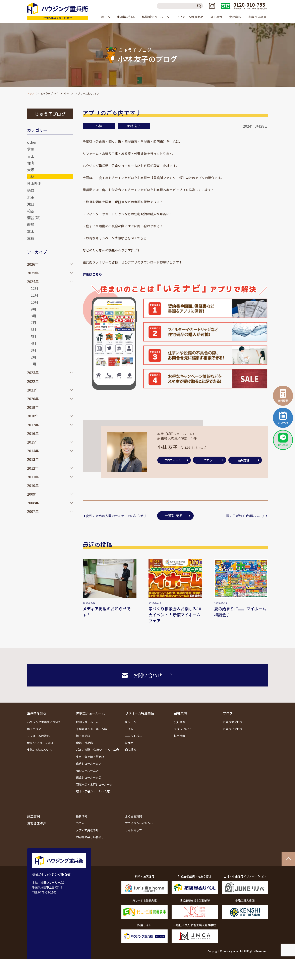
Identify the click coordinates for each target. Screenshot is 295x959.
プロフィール (172, 460)
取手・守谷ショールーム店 (93, 791)
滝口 (30, 204)
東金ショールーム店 (88, 777)
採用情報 (179, 736)
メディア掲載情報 (87, 830)
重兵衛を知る (36, 713)
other (32, 142)
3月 (33, 350)
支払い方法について (39, 750)
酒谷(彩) (34, 217)
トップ (30, 93)
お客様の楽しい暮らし (90, 837)
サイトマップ (133, 830)
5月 (33, 336)
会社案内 (180, 713)
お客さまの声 (257, 17)
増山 (30, 162)
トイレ (129, 729)
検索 (200, 6)
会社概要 (179, 722)
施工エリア (34, 729)
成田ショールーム (87, 722)
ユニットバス (133, 736)
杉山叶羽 (34, 183)
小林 (66, 93)
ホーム (105, 17)
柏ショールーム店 (87, 770)
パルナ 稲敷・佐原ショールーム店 (97, 750)
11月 (34, 295)
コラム (80, 823)
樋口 (30, 190)
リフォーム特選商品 (139, 713)
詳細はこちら (92, 274)
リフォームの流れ (38, 736)
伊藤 (30, 149)
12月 (34, 288)
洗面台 (129, 743)
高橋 (30, 238)
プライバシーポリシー (139, 823)
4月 (33, 343)
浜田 (30, 197)
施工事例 (216, 17)
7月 (33, 322)
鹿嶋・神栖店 (84, 743)
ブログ (208, 460)
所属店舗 (243, 460)
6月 (33, 329)
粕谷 (30, 210)
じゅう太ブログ (233, 722)
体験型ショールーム (90, 713)
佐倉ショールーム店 (88, 763)
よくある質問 (133, 816)
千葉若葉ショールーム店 (91, 729)
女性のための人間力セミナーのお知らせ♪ (116, 515)
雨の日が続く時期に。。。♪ (245, 515)
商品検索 (130, 750)
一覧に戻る (174, 515)
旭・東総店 (83, 736)
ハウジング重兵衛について (44, 722)
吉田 (30, 156)
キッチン (130, 722)
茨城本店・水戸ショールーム (94, 784)
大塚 (30, 169)
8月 (33, 315)
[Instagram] (212, 6)
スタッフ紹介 (182, 729)
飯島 (30, 224)
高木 (30, 231)
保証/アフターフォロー (41, 743)
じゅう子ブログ (49, 93)
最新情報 (81, 816)
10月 (34, 302)
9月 (33, 308)
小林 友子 (133, 125)
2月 (33, 357)
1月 (33, 363)
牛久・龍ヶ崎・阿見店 (90, 757)
